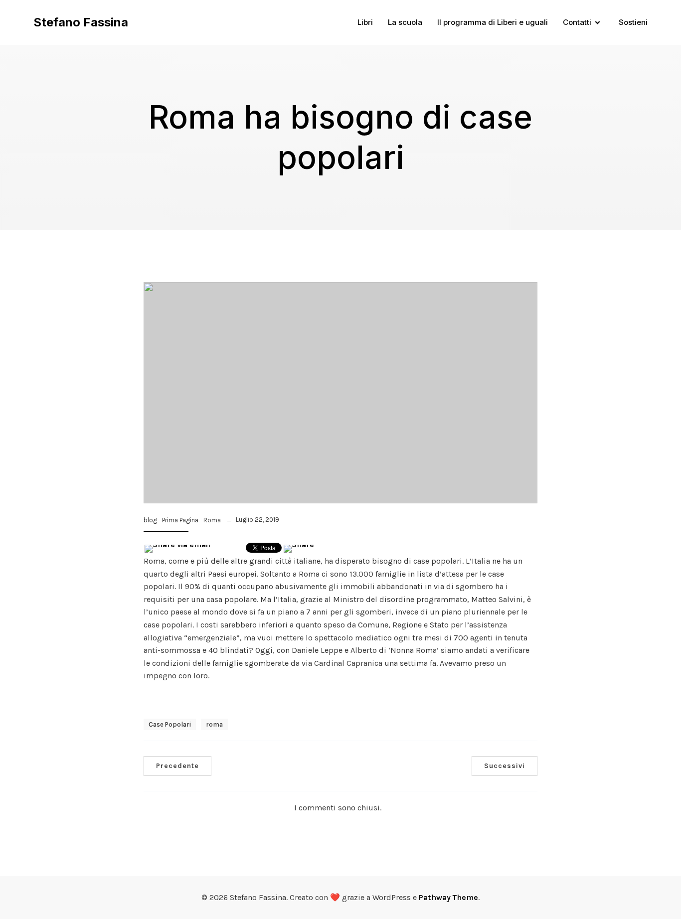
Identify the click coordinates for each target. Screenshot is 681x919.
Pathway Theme (448, 897)
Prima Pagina (180, 520)
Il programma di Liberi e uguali (492, 22)
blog (150, 520)
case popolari (170, 724)
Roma (212, 520)
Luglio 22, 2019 (257, 519)
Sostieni (633, 22)
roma (214, 724)
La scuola (405, 22)
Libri (365, 22)
